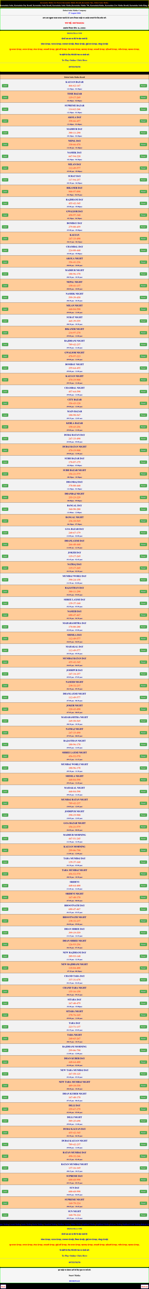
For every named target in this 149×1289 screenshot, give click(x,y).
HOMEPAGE (74, 1281)
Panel (143, 86)
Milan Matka (54, 1224)
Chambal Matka (28, 1224)
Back (3, 1286)
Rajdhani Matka (67, 1224)
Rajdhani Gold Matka (109, 1224)
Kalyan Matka (94, 1224)
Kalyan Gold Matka (127, 1224)
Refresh (145, 1286)
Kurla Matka (16, 1224)
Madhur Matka (42, 1224)
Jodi (5, 86)
